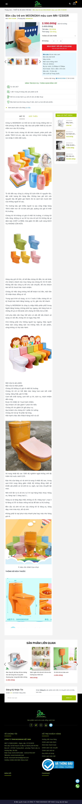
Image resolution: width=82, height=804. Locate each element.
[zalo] (51, 725)
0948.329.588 (15, 760)
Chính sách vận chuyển (50, 748)
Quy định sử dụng (48, 753)
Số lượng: (45, 41)
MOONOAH (69, 132)
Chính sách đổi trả (48, 750)
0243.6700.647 (29, 753)
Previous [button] (5, 61)
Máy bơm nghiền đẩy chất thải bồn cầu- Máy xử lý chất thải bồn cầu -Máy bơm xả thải (71, 123)
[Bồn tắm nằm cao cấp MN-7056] (60, 156)
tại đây (28, 107)
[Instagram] (41, 725)
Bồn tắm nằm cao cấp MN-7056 (70, 156)
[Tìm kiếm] (70, 4)
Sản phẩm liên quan (41, 643)
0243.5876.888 (17, 753)
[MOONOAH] (38, 4)
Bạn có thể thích (64, 115)
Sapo (66, 802)
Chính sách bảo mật (49, 756)
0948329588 (61, 78)
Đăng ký (69, 698)
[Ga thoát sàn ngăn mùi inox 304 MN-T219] (60, 134)
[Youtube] (46, 725)
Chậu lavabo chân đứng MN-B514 (70, 145)
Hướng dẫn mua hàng (49, 739)
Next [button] (40, 61)
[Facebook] (31, 725)
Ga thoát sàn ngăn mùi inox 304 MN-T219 (71, 134)
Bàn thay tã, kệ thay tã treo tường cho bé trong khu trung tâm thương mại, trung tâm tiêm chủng (16, 674)
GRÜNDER (69, 120)
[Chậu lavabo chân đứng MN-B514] (60, 145)
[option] (23, 39)
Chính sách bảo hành (49, 742)
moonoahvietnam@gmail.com (19, 757)
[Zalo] (78, 781)
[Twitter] (36, 725)
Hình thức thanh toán (49, 745)
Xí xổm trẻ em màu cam (61, 672)
